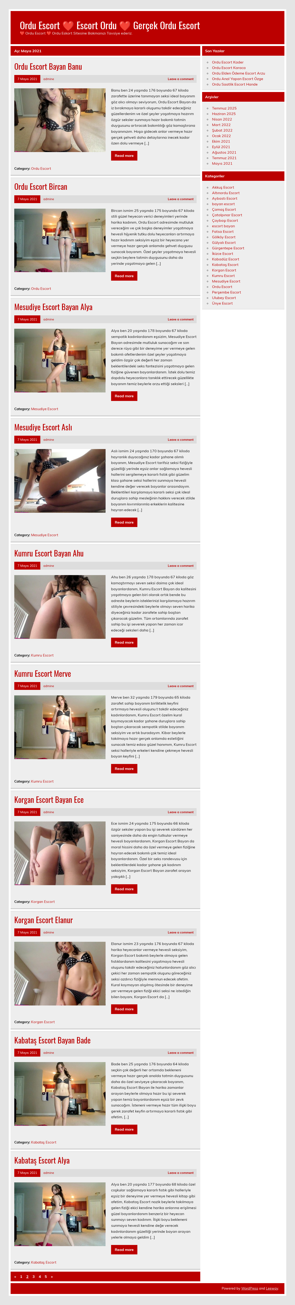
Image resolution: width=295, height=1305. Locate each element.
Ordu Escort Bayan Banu (48, 66)
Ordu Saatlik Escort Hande (235, 84)
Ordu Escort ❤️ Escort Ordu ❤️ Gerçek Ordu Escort (110, 25)
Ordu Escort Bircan (40, 186)
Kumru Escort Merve (42, 673)
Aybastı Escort (224, 198)
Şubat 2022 (222, 130)
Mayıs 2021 (222, 163)
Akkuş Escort (223, 187)
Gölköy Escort (224, 237)
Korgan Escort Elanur (43, 919)
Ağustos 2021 (224, 152)
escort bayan (223, 226)
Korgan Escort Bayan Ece (49, 799)
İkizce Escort (222, 253)
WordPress (249, 1288)
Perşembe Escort (226, 292)
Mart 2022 (221, 124)
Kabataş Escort (43, 1142)
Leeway (272, 1288)
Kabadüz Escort (225, 259)
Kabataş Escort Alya (42, 1160)
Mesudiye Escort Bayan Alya (53, 306)
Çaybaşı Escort (225, 220)
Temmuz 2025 (224, 108)
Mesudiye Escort (44, 409)
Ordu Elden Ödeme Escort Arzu (238, 73)
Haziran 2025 (224, 113)
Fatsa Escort (223, 231)
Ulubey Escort (224, 297)
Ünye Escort (222, 303)
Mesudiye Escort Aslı (43, 427)
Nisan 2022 (222, 119)
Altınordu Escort (226, 192)
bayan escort (223, 204)
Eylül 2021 (221, 146)
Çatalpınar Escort (227, 215)
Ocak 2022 (221, 135)
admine (48, 79)
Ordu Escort (41, 168)
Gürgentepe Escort (228, 248)
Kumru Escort (42, 655)
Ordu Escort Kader (228, 62)
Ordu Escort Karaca (229, 67)
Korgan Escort (43, 901)
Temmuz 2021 (224, 158)
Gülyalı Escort (224, 242)
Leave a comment (181, 79)
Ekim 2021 (221, 141)
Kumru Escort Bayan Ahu (49, 553)
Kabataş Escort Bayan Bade (52, 1040)
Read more (124, 155)
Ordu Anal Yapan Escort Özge (237, 78)
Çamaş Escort (224, 209)
